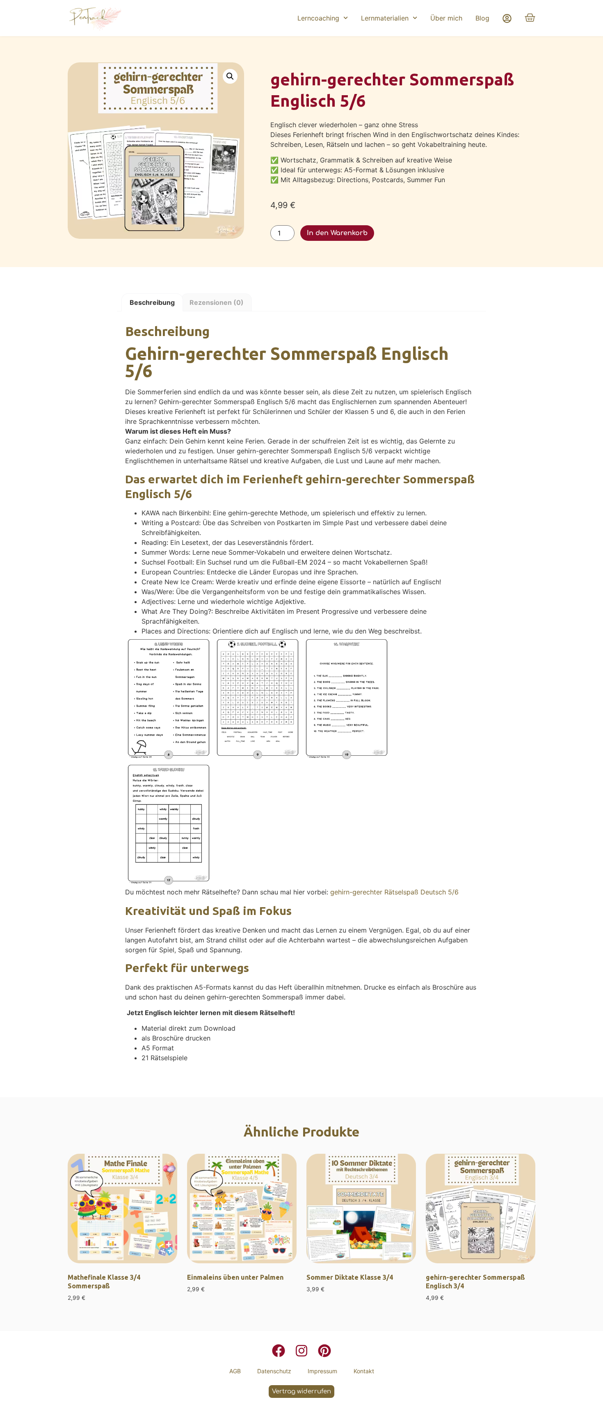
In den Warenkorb (337, 233)
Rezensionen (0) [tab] (217, 302)
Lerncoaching (318, 18)
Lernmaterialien (385, 18)
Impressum (322, 1371)
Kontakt (364, 1371)
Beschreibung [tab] (152, 302)
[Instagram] (301, 1350)
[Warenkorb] (530, 17)
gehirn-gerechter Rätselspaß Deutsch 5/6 (394, 892)
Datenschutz (274, 1371)
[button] (230, 76)
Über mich (446, 18)
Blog (482, 18)
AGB (235, 1371)
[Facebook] (278, 1350)
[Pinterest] (324, 1350)
